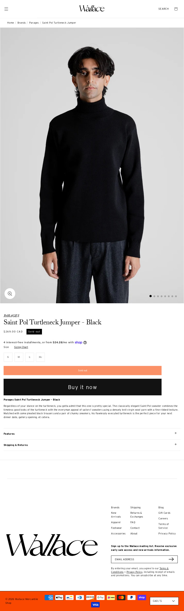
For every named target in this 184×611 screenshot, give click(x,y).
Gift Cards (164, 512)
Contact (135, 527)
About (134, 533)
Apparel (115, 522)
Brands (22, 22)
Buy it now (82, 387)
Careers (163, 518)
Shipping (135, 507)
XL (42, 358)
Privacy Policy (167, 533)
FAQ (132, 522)
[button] (163, 9)
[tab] (150, 296)
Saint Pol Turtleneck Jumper (59, 22)
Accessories (118, 533)
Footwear (116, 527)
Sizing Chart (21, 347)
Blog (161, 507)
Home (10, 22)
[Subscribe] (171, 559)
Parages (34, 22)
